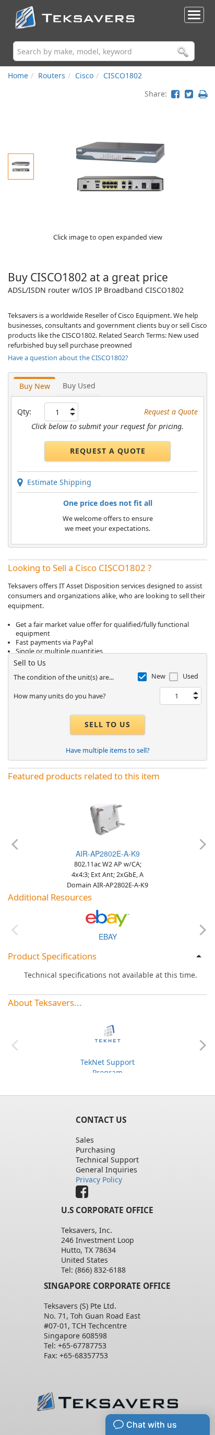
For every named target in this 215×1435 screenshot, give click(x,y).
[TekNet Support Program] (107, 1033)
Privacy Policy (99, 1179)
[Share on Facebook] (175, 94)
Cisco (84, 75)
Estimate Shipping (57, 482)
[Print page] (202, 94)
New (158, 676)
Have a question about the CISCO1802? (68, 357)
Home (18, 75)
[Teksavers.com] (107, 1401)
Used (190, 676)
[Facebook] (84, 1194)
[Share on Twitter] (189, 94)
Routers (51, 75)
